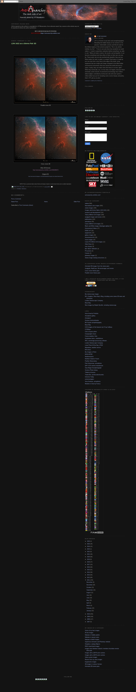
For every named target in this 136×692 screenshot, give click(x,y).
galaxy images (89, 235)
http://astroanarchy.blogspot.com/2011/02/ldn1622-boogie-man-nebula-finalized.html (45, 176)
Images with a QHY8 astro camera (95, 652)
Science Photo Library (91, 370)
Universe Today (89, 377)
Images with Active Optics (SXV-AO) (95, 210)
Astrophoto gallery (90, 315)
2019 (88, 559)
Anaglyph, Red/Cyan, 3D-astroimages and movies (99, 268)
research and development (92, 212)
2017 (88, 564)
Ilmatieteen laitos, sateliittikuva (94, 338)
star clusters (88, 246)
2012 (88, 577)
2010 (88, 614)
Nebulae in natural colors (92, 637)
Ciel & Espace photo (91, 331)
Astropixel (88, 318)
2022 (88, 551)
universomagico (89, 379)
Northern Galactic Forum (92, 358)
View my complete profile (93, 80)
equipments (88, 233)
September (90, 590)
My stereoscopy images (92, 294)
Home (46, 201)
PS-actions (88, 251)
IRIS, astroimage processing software (96, 340)
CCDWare (88, 329)
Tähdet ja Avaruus (90, 372)
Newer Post (14, 201)
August (89, 592)
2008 (88, 619)
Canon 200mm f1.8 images (92, 223)
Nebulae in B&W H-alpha (92, 639)
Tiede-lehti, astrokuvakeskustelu (94, 374)
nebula (87, 203)
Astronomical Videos (91, 228)
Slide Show (88, 244)
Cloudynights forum (90, 334)
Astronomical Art (89, 237)
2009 (88, 616)
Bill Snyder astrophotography (93, 322)
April (88, 603)
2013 (88, 575)
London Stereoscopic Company (94, 300)
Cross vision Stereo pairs (92, 270)
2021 (88, 554)
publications (88, 219)
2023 (88, 549)
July (88, 595)
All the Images (89, 632)
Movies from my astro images (93, 659)
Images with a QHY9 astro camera (95, 655)
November (90, 585)
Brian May (88, 303)
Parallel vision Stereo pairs (92, 273)
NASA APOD (88, 354)
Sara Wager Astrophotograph (93, 368)
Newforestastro (89, 356)
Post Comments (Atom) (26, 205)
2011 (88, 580)
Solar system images (91, 657)
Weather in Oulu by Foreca (92, 383)
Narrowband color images (92, 205)
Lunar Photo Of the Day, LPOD (94, 345)
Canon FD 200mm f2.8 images (94, 242)
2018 (88, 562)
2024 (88, 546)
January (89, 610)
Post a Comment (16, 199)
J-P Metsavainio (101, 36)
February (89, 608)
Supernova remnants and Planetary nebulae (97, 641)
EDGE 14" (88, 230)
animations (88, 221)
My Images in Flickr (90, 352)
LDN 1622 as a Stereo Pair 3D (23, 43)
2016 (88, 567)
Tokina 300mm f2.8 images (93, 214)
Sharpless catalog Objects (92, 644)
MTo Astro (88, 349)
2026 (88, 541)
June (88, 597)
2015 (88, 569)
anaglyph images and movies (93, 217)
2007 (88, 621)
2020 (88, 556)
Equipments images (90, 662)
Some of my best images (92, 630)
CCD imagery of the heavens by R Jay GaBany (98, 327)
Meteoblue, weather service (93, 347)
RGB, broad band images (92, 646)
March (89, 605)
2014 (88, 572)
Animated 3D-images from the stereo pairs (97, 266)
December (90, 582)
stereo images (21, 188)
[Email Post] (51, 186)
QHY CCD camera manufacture (94, 365)
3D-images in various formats (93, 664)
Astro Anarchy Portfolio (91, 313)
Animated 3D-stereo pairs (92, 666)
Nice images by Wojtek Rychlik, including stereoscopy (100, 305)
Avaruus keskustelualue (92, 320)
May (88, 600)
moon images (89, 239)
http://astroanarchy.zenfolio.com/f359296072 (45, 170)
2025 (88, 544)
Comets (87, 253)
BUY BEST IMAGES (91, 248)
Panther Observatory (91, 361)
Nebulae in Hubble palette (92, 635)
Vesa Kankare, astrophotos (93, 381)
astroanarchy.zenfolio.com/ (92, 195)
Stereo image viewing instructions (94, 257)
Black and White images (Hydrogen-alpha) (97, 226)
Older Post (77, 201)
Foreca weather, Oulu (91, 336)
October (89, 587)
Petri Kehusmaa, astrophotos (93, 363)
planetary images (90, 255)
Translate (98, 28)
